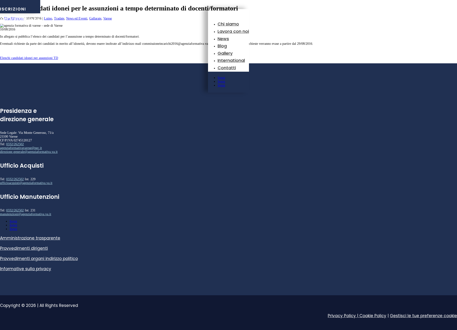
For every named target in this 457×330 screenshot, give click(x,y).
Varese (107, 18)
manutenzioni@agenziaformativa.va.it (25, 214)
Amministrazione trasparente (30, 238)
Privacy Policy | (343, 316)
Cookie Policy (372, 316)
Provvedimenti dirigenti (24, 248)
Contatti (227, 68)
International (231, 60)
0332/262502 (15, 144)
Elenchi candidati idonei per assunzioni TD (29, 58)
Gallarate (95, 18)
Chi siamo (228, 24)
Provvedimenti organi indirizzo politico (39, 258)
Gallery (225, 53)
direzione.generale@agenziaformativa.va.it (29, 152)
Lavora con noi (233, 31)
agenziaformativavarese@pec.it (21, 148)
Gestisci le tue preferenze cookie (423, 316)
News (223, 39)
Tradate (59, 18)
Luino (48, 18)
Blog (222, 46)
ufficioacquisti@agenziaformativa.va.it (26, 183)
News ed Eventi (76, 18)
